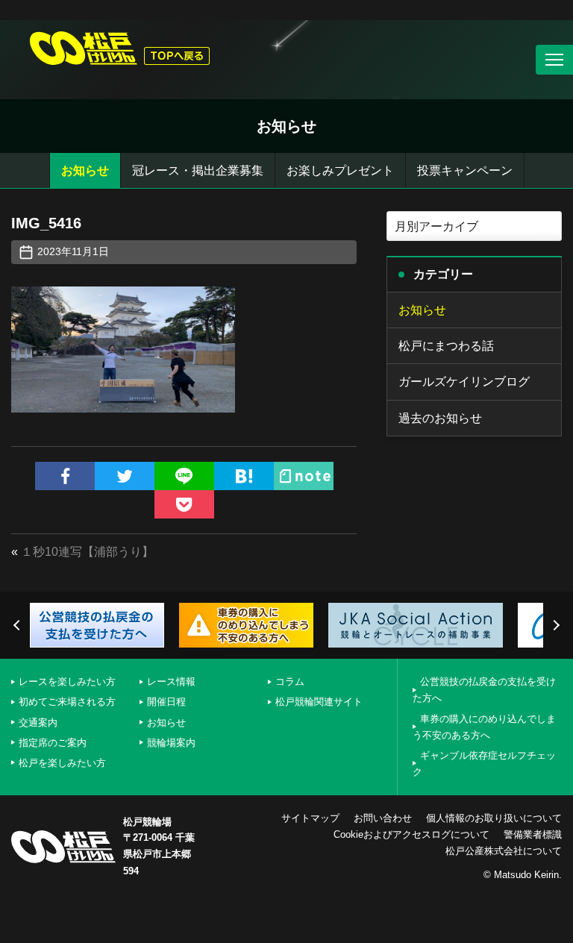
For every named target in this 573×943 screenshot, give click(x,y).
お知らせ (85, 170)
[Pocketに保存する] (184, 504)
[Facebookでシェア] (65, 476)
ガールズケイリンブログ (464, 381)
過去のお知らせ (440, 418)
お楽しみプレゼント (340, 170)
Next (554, 625)
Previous (18, 625)
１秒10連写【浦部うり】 (87, 551)
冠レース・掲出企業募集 (197, 170)
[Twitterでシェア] (124, 476)
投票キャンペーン (465, 170)
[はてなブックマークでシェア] (244, 476)
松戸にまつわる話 (446, 345)
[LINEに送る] (184, 476)
